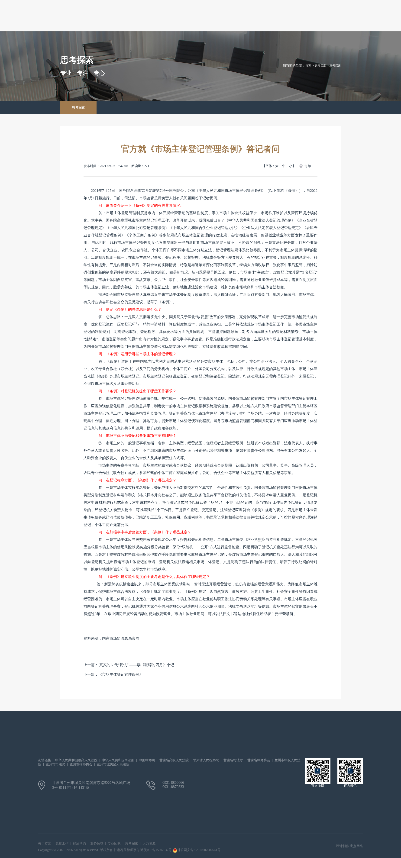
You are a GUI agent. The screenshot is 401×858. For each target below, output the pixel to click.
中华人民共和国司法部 (118, 760)
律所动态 (79, 843)
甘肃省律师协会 (258, 760)
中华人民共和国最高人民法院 (76, 760)
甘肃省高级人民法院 (174, 760)
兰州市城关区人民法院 (113, 764)
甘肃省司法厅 (233, 760)
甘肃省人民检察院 (206, 760)
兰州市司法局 (55, 764)
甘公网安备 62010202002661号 (198, 850)
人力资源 (148, 843)
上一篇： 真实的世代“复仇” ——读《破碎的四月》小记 (129, 665)
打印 (307, 166)
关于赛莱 (44, 843)
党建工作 (61, 843)
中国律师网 (147, 760)
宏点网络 (356, 846)
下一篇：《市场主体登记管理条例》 (113, 674)
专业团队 (114, 843)
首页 (308, 65)
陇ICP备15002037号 (158, 850)
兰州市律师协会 (81, 764)
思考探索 (78, 107)
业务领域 (96, 843)
